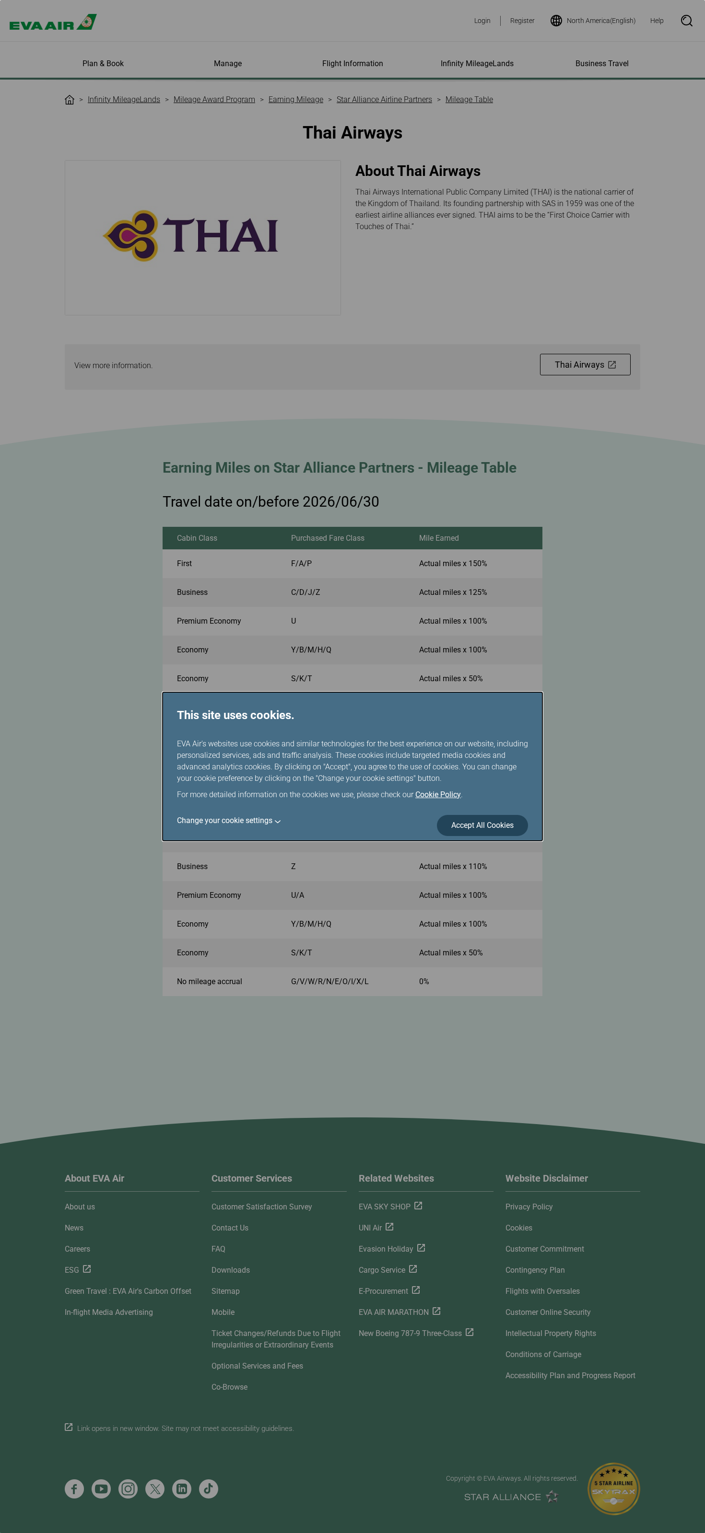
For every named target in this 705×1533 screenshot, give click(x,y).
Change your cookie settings (224, 820)
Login (482, 20)
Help (657, 20)
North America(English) (601, 20)
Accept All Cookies (482, 825)
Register (522, 20)
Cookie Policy (438, 794)
